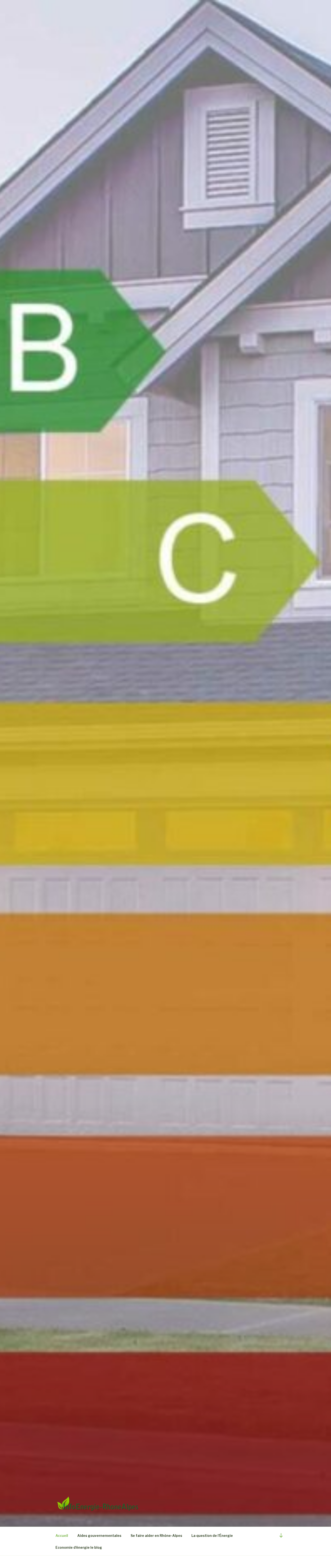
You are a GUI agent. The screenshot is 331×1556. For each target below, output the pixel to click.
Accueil (61, 1535)
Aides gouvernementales (99, 1535)
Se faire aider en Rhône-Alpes (156, 1535)
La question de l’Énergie (212, 1535)
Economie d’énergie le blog (78, 1547)
